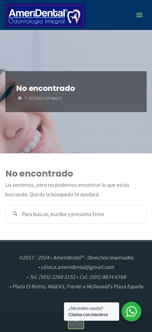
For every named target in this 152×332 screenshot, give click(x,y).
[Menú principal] (139, 15)
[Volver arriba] (76, 321)
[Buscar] (14, 214)
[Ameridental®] (45, 15)
